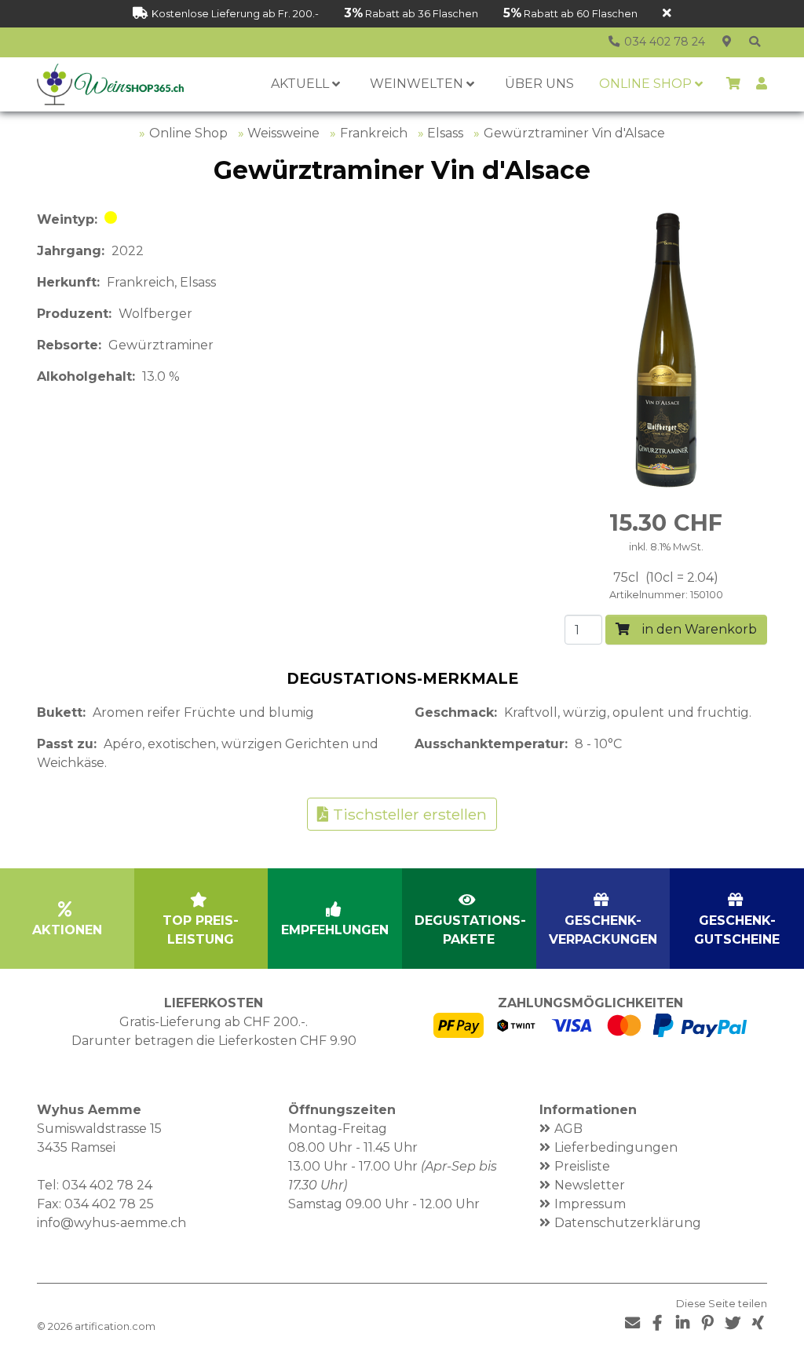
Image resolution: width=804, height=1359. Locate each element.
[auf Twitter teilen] (732, 1323)
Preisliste (582, 1166)
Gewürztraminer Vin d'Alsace (574, 133)
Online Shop (188, 133)
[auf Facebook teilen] (657, 1323)
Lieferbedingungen (616, 1147)
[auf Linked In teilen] (682, 1323)
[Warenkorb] (733, 84)
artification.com (115, 1326)
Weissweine (283, 133)
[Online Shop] (754, 42)
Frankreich (373, 133)
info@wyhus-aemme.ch (111, 1222)
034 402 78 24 (107, 1185)
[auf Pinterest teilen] (707, 1323)
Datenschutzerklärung (627, 1222)
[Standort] (726, 42)
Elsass (445, 133)
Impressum (590, 1203)
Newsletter (589, 1185)
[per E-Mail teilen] (632, 1323)
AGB (568, 1128)
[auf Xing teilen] (757, 1323)
